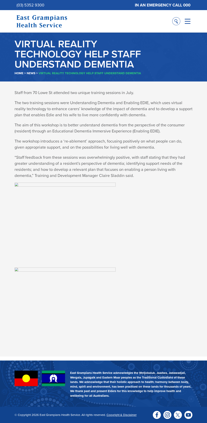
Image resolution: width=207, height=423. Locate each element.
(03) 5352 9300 (30, 5)
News (31, 73)
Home (19, 73)
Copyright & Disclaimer (122, 415)
